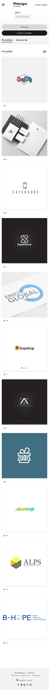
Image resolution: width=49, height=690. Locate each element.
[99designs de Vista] (20, 4)
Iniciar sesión (41, 5)
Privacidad (36, 675)
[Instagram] (31, 685)
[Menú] (3, 4)
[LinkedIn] (24, 685)
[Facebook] (18, 685)
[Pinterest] (28, 685)
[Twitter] (21, 685)
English (30, 680)
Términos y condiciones (20, 675)
